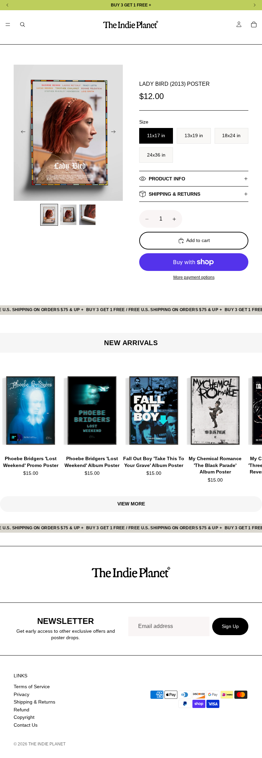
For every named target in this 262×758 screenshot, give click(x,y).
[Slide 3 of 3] (87, 215)
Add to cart (198, 240)
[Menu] (8, 24)
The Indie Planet (47, 744)
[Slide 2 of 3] (68, 215)
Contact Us (26, 725)
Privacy (21, 694)
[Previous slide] (21, 132)
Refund (21, 709)
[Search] (22, 24)
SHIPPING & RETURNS (174, 194)
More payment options (194, 277)
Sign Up (230, 626)
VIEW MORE (131, 503)
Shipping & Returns (34, 702)
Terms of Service (32, 686)
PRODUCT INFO (167, 178)
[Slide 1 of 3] (49, 215)
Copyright (24, 717)
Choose (56, 438)
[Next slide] (115, 132)
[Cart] (253, 24)
